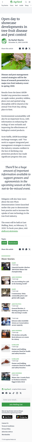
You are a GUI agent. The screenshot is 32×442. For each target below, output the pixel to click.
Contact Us (5, 423)
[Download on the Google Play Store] (23, 417)
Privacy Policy (6, 429)
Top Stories (4, 5)
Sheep (27, 5)
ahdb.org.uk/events (9, 231)
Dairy (11, 5)
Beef (16, 5)
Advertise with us (7, 432)
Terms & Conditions (8, 426)
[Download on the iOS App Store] (8, 417)
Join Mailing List (16, 404)
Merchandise (6, 434)
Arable (21, 5)
